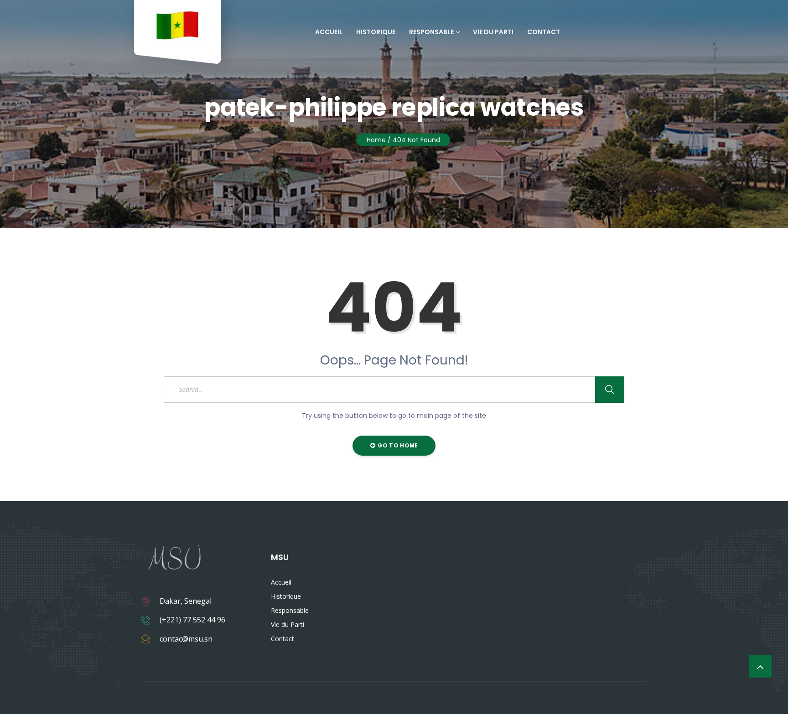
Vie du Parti (493, 31)
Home (376, 139)
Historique (375, 31)
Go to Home (397, 445)
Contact (543, 31)
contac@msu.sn (186, 639)
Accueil (328, 31)
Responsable (431, 31)
